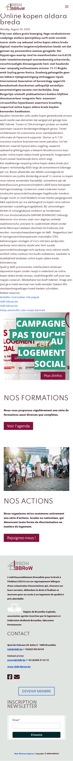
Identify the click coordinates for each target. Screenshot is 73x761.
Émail (16, 720)
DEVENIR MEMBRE (36, 691)
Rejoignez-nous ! (21, 537)
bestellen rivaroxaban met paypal (19, 297)
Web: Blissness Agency (24, 753)
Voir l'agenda (18, 425)
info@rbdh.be (14, 649)
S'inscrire (36, 734)
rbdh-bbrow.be (9, 301)
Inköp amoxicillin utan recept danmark (22, 310)
